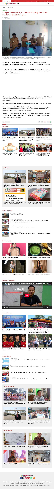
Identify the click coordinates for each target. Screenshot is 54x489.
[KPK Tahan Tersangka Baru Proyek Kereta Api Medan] (39, 456)
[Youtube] (28, 478)
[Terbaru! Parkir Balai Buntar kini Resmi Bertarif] (15, 439)
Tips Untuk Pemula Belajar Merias (10, 257)
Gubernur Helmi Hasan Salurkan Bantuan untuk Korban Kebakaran (26, 154)
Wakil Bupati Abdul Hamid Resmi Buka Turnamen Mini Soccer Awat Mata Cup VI (39, 349)
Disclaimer (11, 482)
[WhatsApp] (31, 478)
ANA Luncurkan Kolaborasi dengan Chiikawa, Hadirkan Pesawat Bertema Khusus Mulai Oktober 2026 (31, 360)
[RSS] (34, 478)
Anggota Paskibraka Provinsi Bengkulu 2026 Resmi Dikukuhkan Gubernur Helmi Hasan (43, 154)
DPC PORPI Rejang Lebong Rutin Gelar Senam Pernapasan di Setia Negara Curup (29, 372)
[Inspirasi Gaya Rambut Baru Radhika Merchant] (40, 266)
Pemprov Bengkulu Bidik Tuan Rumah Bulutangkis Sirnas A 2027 (9, 139)
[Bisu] (47, 307)
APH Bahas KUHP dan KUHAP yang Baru (13, 463)
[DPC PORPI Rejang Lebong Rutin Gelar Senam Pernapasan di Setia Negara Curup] (5, 373)
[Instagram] (26, 478)
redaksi (6, 17)
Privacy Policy (24, 482)
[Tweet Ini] (42, 122)
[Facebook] (21, 478)
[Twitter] (23, 478)
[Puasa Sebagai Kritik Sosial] (5, 215)
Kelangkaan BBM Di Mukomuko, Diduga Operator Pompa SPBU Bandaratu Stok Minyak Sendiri (31, 234)
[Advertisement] (27, 85)
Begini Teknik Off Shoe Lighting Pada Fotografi (13, 274)
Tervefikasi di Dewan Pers (37, 483)
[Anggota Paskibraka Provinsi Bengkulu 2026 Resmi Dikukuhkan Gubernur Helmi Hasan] (44, 147)
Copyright (17, 482)
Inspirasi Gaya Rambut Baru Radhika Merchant (39, 274)
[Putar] (4, 307)
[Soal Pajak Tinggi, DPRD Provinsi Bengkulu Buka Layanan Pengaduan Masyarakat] (15, 194)
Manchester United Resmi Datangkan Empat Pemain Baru (12, 349)
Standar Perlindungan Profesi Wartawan (20, 483)
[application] (27, 295)
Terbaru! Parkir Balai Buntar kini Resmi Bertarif (14, 446)
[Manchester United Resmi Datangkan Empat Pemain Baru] (14, 341)
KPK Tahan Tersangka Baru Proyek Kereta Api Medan (39, 464)
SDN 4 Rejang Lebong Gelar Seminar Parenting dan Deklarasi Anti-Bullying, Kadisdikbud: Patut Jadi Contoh (39, 422)
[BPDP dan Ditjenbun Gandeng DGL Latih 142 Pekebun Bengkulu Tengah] (44, 132)
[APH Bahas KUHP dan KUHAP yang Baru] (15, 456)
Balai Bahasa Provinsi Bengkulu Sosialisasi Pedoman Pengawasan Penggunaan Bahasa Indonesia (38, 185)
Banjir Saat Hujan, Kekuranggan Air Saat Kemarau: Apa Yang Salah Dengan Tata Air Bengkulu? (26, 139)
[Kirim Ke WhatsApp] (50, 122)
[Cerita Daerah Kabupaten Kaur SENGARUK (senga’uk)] (10, 147)
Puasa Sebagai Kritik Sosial (17, 214)
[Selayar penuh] (49, 307)
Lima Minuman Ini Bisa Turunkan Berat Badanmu (39, 257)
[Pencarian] (51, 4)
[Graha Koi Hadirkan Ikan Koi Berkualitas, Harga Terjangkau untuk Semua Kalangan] (5, 379)
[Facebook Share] (39, 122)
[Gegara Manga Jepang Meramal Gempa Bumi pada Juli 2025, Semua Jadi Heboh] (39, 194)
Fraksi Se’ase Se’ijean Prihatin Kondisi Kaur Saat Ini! (22, 227)
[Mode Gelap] (48, 4)
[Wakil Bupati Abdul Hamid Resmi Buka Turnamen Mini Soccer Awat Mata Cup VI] (40, 341)
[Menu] (3, 4)
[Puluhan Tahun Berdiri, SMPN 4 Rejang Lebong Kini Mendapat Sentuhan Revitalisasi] (39, 394)
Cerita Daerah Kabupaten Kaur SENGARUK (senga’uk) (9, 154)
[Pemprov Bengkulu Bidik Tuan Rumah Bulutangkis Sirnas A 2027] (10, 132)
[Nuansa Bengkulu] (12, 4)
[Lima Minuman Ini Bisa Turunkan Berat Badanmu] (40, 249)
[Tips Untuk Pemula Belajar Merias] (14, 249)
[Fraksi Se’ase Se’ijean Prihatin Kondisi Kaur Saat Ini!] (5, 228)
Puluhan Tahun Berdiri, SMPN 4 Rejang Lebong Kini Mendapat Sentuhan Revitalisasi (26, 1)
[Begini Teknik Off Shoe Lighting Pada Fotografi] (14, 266)
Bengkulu (4, 10)
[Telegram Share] (48, 122)
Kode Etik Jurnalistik (34, 482)
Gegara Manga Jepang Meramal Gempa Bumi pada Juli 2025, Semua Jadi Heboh (39, 203)
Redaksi (5, 482)
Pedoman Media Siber (45, 482)
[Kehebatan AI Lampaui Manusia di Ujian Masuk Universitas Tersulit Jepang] (5, 367)
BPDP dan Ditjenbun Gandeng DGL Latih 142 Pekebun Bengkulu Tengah (43, 139)
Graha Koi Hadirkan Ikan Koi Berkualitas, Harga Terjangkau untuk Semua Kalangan (30, 378)
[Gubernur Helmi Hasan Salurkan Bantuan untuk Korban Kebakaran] (27, 147)
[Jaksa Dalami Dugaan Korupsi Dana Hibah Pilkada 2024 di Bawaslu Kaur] (39, 439)
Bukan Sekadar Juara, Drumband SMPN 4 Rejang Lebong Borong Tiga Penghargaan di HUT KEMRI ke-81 (14, 404)
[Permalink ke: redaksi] (3, 17)
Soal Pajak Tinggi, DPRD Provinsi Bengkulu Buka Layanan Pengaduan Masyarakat (15, 203)
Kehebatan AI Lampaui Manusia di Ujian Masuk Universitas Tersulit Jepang (28, 366)
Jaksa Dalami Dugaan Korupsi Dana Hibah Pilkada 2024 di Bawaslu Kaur (38, 447)
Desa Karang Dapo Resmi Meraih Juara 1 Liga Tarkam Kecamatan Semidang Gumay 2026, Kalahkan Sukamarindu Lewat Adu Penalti (38, 331)
